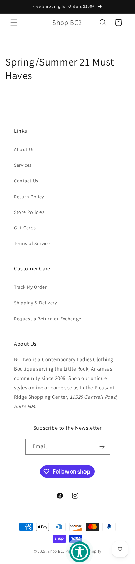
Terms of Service (32, 243)
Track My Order (30, 287)
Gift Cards (25, 228)
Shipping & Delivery (35, 303)
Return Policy (29, 196)
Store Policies (29, 212)
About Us (24, 149)
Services (23, 165)
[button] (13, 22)
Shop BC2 (56, 551)
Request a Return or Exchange (47, 318)
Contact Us (26, 180)
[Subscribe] (102, 447)
